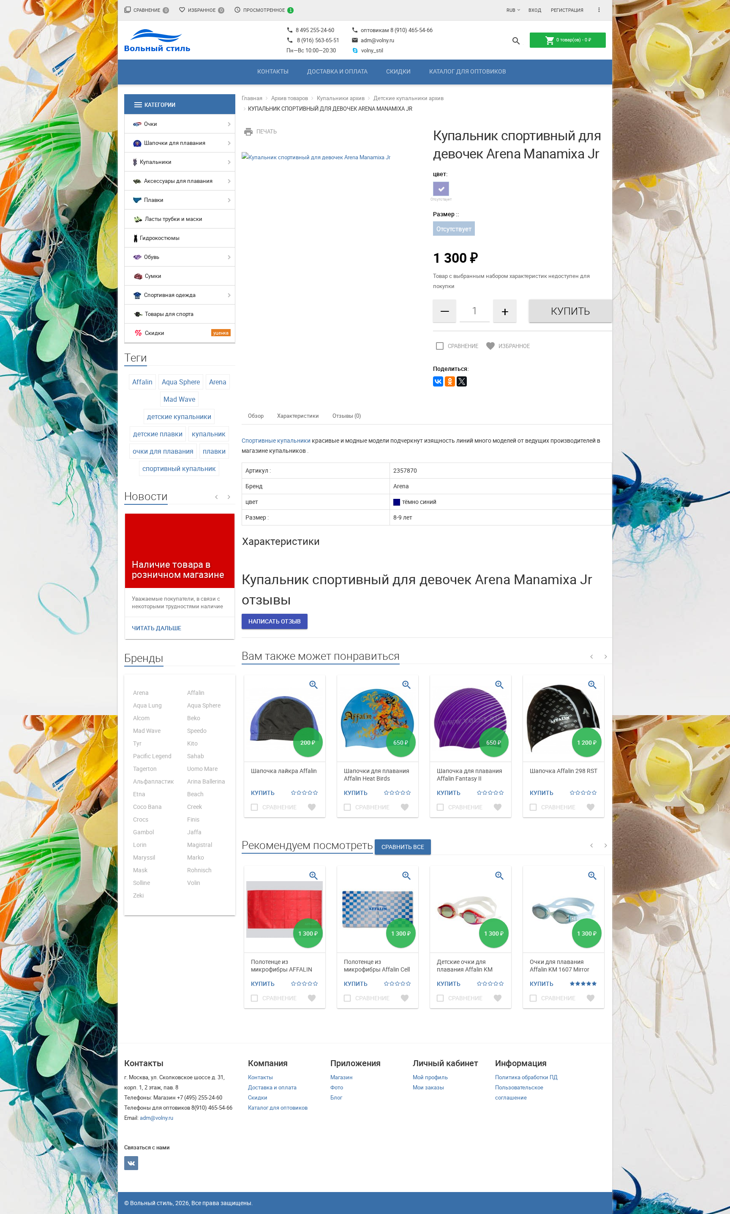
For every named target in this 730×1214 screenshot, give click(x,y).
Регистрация (567, 10)
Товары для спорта (168, 314)
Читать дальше (156, 628)
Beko (193, 718)
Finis (193, 819)
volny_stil (372, 50)
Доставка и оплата (337, 71)
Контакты (273, 71)
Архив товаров (289, 98)
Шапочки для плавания (174, 143)
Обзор (256, 415)
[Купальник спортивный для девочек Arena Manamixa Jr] (316, 156)
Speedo (197, 731)
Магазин (341, 1077)
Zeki (138, 895)
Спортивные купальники (276, 440)
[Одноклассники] (450, 381)
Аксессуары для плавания (177, 181)
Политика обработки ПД (526, 1077)
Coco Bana (147, 807)
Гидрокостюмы (159, 238)
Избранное (201, 9)
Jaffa (194, 832)
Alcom (141, 718)
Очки (150, 124)
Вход (534, 10)
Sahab (195, 756)
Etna (139, 794)
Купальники (155, 162)
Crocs (140, 819)
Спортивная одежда (169, 295)
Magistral (199, 845)
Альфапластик (153, 781)
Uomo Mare (202, 769)
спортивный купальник (179, 468)
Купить (263, 793)
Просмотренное (263, 9)
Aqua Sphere (181, 382)
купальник (209, 433)
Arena (217, 382)
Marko (195, 857)
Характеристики (298, 415)
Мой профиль (430, 1077)
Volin (193, 883)
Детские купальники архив (408, 98)
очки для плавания (163, 451)
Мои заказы (428, 1087)
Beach (195, 794)
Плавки (153, 200)
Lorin (140, 845)
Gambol (143, 832)
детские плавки (157, 433)
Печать (260, 131)
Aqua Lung (147, 705)
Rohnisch (199, 870)
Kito (192, 743)
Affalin (142, 382)
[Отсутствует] (441, 189)
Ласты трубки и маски (173, 219)
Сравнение (145, 9)
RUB (511, 10)
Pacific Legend (152, 756)
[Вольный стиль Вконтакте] (131, 1163)
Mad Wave (179, 399)
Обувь (151, 257)
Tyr (137, 743)
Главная (252, 98)
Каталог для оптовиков (467, 71)
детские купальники (179, 416)
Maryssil (144, 857)
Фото (336, 1087)
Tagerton (145, 769)
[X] (462, 381)
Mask (140, 870)
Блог (336, 1097)
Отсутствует (453, 228)
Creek (194, 807)
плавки (214, 451)
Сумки (152, 276)
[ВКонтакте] (438, 381)
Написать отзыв (274, 621)
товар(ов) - (568, 40)
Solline (141, 883)
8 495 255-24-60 (310, 30)
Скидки (398, 71)
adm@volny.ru (372, 40)
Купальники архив (341, 98)
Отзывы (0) (346, 415)
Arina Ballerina (206, 781)
